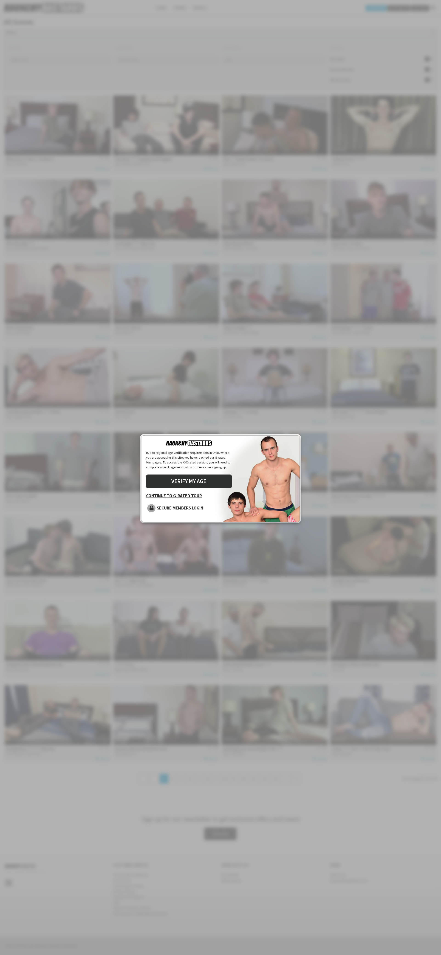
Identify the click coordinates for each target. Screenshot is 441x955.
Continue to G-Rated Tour (174, 496)
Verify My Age (188, 481)
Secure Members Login (180, 508)
